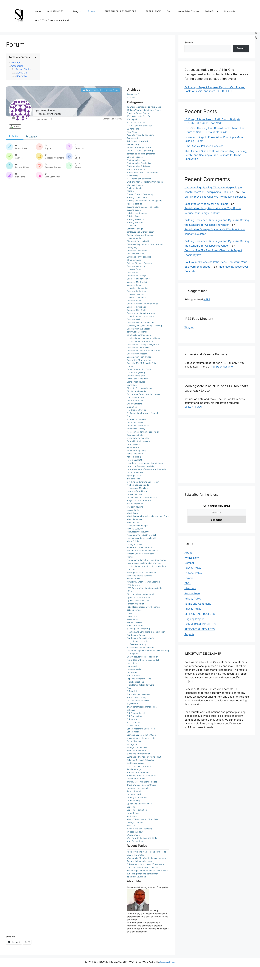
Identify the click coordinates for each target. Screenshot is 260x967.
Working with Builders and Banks (142, 838)
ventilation (132, 816)
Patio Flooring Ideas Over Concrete (143, 607)
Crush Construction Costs (139, 369)
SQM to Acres (133, 722)
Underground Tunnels (137, 797)
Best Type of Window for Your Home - (207, 203)
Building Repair (134, 216)
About (188, 552)
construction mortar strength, (141, 341)
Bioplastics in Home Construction (142, 172)
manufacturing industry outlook (141, 535)
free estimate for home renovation (143, 432)
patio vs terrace (134, 610)
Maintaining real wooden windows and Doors (148, 516)
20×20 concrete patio (137, 122)
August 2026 (133, 94)
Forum (91, 11)
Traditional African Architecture (141, 775)
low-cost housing (135, 507)
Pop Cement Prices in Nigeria (140, 638)
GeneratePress (167, 962)
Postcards (229, 11)
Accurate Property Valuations (140, 135)
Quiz (169, 11)
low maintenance (135, 503)
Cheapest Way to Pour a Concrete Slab (145, 244)
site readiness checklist (138, 700)
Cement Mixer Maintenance (140, 235)
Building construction (137, 197)
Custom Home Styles (137, 375)
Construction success (137, 353)
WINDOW (131, 825)
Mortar (130, 557)
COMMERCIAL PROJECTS (200, 624)
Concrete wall (133, 319)
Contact (189, 562)
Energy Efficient (134, 404)
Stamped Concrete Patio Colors (141, 735)
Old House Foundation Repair (140, 594)
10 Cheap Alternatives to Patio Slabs (144, 107)
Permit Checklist (134, 622)
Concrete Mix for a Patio (138, 279)
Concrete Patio (134, 285)
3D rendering (133, 129)
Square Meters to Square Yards (141, 729)
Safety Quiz (132, 691)
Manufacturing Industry (138, 532)
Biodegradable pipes (136, 160)
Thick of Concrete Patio (138, 772)
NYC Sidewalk (133, 585)
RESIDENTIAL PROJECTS (199, 613)
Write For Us (211, 11)
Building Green (134, 210)
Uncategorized (134, 794)
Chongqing (132, 247)
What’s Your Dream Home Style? (52, 20)
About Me (21, 72)
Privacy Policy (192, 567)
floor (129, 416)
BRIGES (130, 191)
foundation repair (135, 422)
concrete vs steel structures (140, 316)
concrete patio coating (137, 288)
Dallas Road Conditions (137, 378)
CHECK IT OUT (193, 406)
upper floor (132, 807)
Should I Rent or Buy (136, 697)
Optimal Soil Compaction (138, 600)
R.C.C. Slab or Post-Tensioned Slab (143, 660)
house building (134, 457)
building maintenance (137, 213)
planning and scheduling (138, 628)
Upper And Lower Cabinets (139, 803)
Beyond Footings (135, 157)
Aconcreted (132, 138)
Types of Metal (134, 791)
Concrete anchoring (136, 266)
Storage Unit (133, 744)
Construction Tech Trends (139, 357)
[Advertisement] (216, 452)
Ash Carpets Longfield (137, 141)
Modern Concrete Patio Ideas (140, 553)
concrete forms (134, 269)
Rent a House (133, 675)
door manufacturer (135, 397)
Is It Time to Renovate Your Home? (143, 482)
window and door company (139, 828)
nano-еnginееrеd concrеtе (139, 575)
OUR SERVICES (55, 11)
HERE (207, 299)
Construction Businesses (138, 329)
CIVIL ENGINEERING (136, 253)
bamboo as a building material (141, 154)
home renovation (135, 453)
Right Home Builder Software (140, 685)
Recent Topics (23, 69)
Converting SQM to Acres (139, 360)
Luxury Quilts (133, 510)
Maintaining (132, 513)
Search (188, 42)
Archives (15, 62)
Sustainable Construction (138, 753)
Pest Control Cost (135, 625)
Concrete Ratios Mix (136, 307)
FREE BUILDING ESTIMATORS (120, 11)
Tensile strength (134, 769)
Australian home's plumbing (140, 150)
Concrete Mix (133, 272)
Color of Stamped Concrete (140, 263)
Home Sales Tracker (188, 11)
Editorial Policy (193, 573)
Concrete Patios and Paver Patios (142, 303)
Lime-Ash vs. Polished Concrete (142, 497)
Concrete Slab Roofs (136, 310)
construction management (139, 335)
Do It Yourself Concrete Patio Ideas (143, 394)
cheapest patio (134, 238)
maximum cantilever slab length (141, 538)
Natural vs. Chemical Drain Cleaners (143, 582)
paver (129, 613)
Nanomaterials (133, 578)
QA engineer (133, 653)
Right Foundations (135, 682)
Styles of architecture (137, 750)
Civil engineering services (139, 257)
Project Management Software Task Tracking (148, 650)
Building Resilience (135, 219)
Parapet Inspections (136, 603)
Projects (189, 634)
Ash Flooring (133, 144)
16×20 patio (132, 119)
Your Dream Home (135, 841)
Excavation (132, 407)
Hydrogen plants (134, 475)
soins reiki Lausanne (136, 876)
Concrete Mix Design (137, 275)
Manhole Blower (134, 519)
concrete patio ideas (136, 297)
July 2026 (131, 97)
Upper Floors (133, 813)
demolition (132, 385)
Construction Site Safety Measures (143, 350)
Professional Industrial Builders (141, 647)
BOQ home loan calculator (139, 178)
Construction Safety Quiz (138, 347)
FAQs (187, 583)
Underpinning (133, 800)
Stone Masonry (134, 741)
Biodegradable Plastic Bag (139, 163)
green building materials (138, 438)
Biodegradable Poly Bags (138, 166)
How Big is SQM (134, 460)
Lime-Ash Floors (134, 494)
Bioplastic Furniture (136, 169)
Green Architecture (136, 435)
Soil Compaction (134, 716)
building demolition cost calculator (143, 207)
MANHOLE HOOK (135, 529)
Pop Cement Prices (136, 635)
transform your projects (138, 788)
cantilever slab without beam (140, 232)
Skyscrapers (132, 703)
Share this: (22, 76)
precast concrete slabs (137, 641)
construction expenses (138, 332)
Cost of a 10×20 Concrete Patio (141, 363)
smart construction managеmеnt (142, 707)
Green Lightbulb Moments (139, 441)
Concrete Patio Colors (137, 291)
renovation (132, 672)
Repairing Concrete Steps (139, 678)
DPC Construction (135, 400)
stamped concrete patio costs (141, 738)
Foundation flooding (136, 419)
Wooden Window (135, 832)
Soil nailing (132, 719)
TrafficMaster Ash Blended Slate (142, 782)
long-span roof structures (139, 500)
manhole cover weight (137, 525)
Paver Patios (132, 619)
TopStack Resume (222, 366)
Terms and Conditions (197, 603)
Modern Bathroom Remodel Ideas (142, 550)
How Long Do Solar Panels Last (141, 466)
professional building (136, 644)
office (129, 591)
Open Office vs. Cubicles (138, 597)
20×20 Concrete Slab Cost (139, 125)
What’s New (191, 557)
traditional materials (136, 778)
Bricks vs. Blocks (134, 188)
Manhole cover (134, 522)
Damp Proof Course (136, 382)
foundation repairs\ (136, 428)
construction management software (144, 338)
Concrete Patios (134, 300)
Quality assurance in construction (142, 657)
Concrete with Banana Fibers (140, 322)
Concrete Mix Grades (137, 282)
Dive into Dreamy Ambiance (140, 388)
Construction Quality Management (143, 344)
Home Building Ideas (136, 450)
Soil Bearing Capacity (136, 713)
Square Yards (133, 732)
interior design (134, 478)
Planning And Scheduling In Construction (146, 632)
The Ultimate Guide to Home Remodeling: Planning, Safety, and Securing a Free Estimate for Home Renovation (215, 155)
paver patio (132, 616)
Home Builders (134, 447)
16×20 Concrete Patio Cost (139, 116)
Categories (17, 66)
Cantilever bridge (135, 228)
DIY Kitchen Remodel (136, 391)
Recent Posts (111, 90)
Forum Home (92, 90)
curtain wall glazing (136, 372)
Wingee (189, 327)
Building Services (135, 222)
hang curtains (133, 444)
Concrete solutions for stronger (142, 313)
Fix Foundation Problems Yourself (142, 413)
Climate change (134, 260)
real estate (132, 663)
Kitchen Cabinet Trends (138, 485)
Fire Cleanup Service (136, 410)
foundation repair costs (138, 425)
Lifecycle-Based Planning (138, 491)
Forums (188, 578)
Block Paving (133, 175)
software (131, 710)
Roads (130, 688)
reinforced (132, 666)
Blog (75, 11)
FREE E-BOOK (153, 11)
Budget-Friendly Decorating (140, 194)
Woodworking (133, 835)
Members (190, 588)
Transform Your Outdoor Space (141, 785)
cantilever (131, 225)
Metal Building (133, 541)
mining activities (134, 544)
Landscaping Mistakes (137, 488)
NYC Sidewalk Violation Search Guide (144, 588)
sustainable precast (136, 763)
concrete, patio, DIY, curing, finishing (144, 325)
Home (38, 11)
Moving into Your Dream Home (141, 572)
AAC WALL (132, 132)
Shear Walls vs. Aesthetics (139, 694)
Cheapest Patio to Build (138, 241)
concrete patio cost (136, 294)
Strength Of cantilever (137, 747)
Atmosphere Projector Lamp (140, 147)
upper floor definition (137, 810)
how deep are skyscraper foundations (145, 463)
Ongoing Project (194, 619)
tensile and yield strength (139, 766)
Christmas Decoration (137, 250)
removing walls (134, 669)
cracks (130, 366)
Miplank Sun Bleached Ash (139, 547)
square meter (133, 725)
